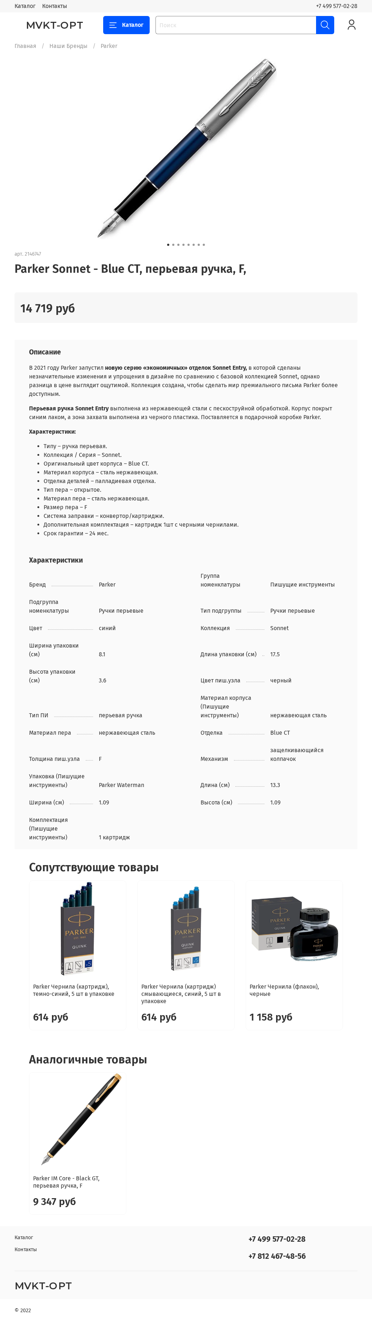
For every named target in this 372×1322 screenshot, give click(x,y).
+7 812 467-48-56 (277, 1256)
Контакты (54, 6)
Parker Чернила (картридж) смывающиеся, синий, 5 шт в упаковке (181, 994)
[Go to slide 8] (204, 245)
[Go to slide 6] (194, 245)
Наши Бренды (68, 45)
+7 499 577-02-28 (336, 6)
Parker (109, 45)
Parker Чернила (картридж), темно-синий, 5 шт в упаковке (73, 990)
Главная (25, 45)
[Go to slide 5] (188, 245)
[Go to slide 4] (183, 245)
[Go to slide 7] (199, 245)
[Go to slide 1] (168, 245)
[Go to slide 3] (178, 245)
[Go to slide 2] (173, 245)
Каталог (25, 6)
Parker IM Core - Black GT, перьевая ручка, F (66, 1182)
